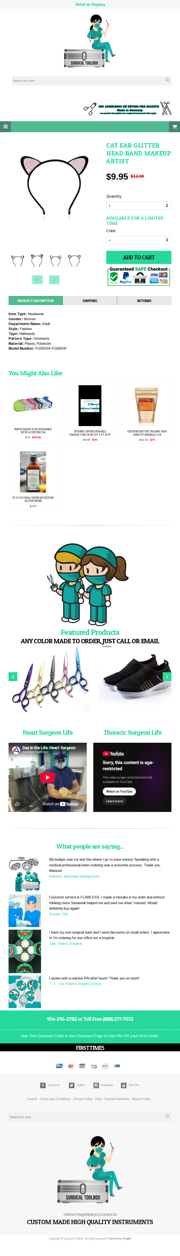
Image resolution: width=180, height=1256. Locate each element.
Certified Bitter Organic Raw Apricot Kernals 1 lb (147, 433)
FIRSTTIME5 (90, 1048)
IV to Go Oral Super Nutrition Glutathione (33, 499)
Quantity (113, 196)
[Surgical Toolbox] (90, 41)
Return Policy (141, 1099)
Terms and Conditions (55, 1099)
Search (32, 1099)
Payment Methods (116, 1099)
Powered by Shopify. (119, 1238)
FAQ (98, 1099)
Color (111, 231)
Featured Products (90, 632)
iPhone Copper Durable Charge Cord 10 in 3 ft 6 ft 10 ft (90, 433)
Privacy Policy (83, 1099)
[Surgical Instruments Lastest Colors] (90, 585)
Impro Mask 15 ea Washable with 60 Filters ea (33, 430)
